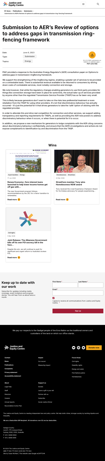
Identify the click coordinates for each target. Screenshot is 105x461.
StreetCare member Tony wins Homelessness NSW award (70, 183)
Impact (40, 357)
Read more (12, 199)
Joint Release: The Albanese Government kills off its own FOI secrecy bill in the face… (27, 242)
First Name (56, 282)
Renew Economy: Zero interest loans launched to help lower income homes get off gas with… (27, 184)
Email (54, 289)
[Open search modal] (98, 4)
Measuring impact (44, 365)
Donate (40, 387)
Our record (42, 361)
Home (8, 11)
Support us (42, 383)
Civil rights (11, 233)
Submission (28, 11)
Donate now (94, 348)
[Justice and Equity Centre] (13, 4)
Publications (17, 11)
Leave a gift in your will (46, 390)
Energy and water (78, 369)
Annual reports (9, 402)
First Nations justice (78, 373)
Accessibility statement (13, 376)
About (7, 383)
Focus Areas (76, 357)
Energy (28, 61)
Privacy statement (11, 372)
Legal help (8, 387)
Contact (7, 357)
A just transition (13, 175)
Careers (7, 398)
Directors (8, 394)
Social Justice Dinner (45, 402)
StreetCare (71, 175)
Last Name (82, 282)
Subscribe (41, 398)
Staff (6, 390)
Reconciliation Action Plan (13, 406)
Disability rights (77, 365)
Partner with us (43, 394)
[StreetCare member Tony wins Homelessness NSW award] (76, 161)
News (7, 361)
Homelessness (61, 175)
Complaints (9, 368)
